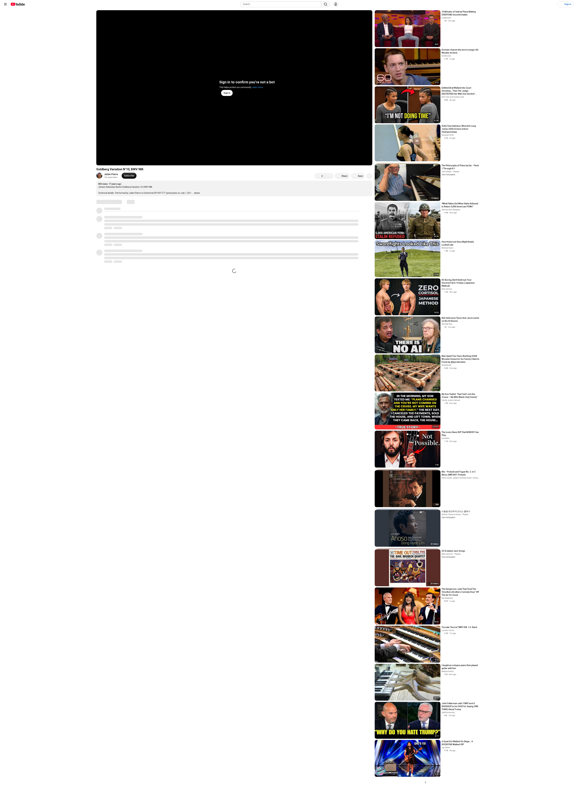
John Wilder (447, 172)
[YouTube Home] (17, 4)
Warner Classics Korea (451, 514)
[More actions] (369, 176)
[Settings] (553, 4)
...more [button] (196, 193)
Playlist (456, 172)
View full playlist (448, 175)
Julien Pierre (111, 174)
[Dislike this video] (329, 176)
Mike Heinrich (447, 554)
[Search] (325, 4)
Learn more (257, 87)
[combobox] (281, 4)
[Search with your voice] (336, 4)
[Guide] (5, 4)
